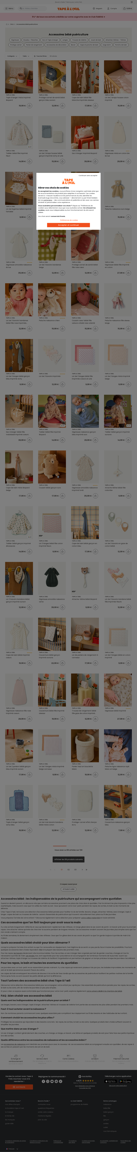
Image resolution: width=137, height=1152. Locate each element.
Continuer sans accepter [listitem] (88, 175)
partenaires (48, 200)
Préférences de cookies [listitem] (69, 220)
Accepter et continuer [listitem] (68, 225)
